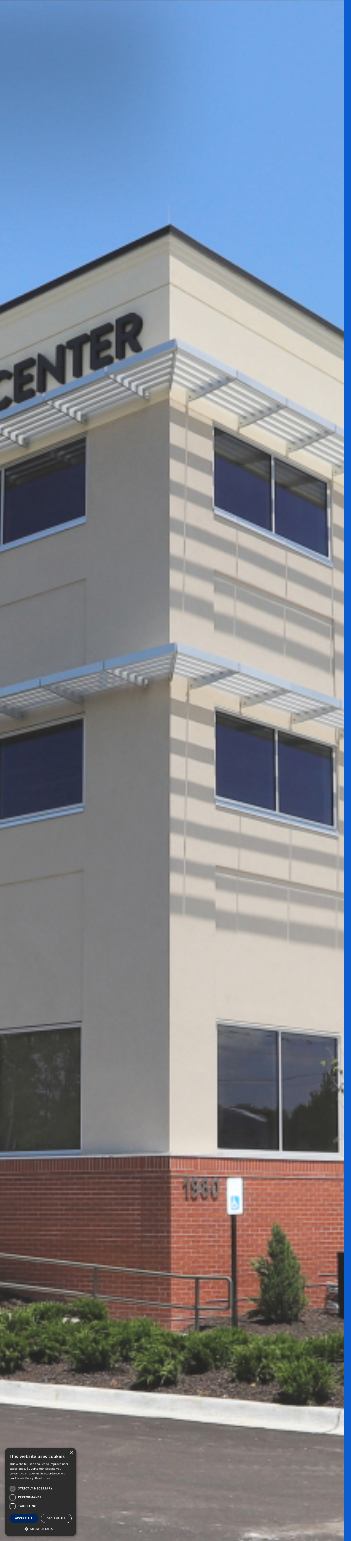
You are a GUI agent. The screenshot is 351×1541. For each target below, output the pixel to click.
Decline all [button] (56, 1518)
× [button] (71, 1453)
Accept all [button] (24, 1518)
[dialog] (40, 1492)
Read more (42, 1478)
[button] (41, 1528)
